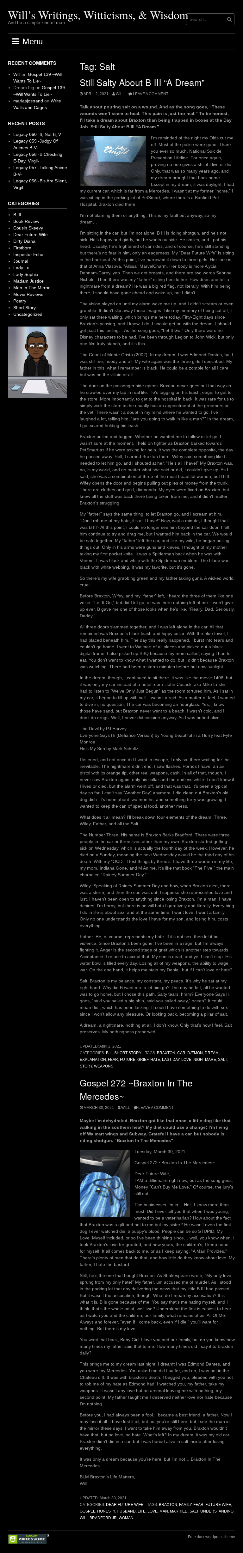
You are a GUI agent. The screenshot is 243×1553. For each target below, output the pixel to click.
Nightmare (204, 1059)
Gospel (87, 1511)
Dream (212, 1053)
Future (127, 1059)
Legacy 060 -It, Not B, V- (37, 134)
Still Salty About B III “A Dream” (142, 82)
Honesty (106, 1511)
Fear (113, 1059)
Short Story (127, 1053)
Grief (142, 1059)
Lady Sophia (25, 274)
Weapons (103, 1066)
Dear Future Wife (124, 1504)
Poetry (19, 300)
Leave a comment (150, 94)
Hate (155, 1059)
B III (109, 1053)
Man (163, 1511)
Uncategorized (27, 314)
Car (181, 1053)
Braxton (166, 1053)
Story (86, 1066)
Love (186, 1059)
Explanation (93, 1059)
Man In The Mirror (31, 287)
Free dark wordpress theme (211, 1537)
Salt (222, 1059)
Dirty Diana (24, 241)
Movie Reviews (28, 294)
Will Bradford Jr (98, 1518)
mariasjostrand (28, 100)
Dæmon (195, 1053)
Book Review (26, 221)
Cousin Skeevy (28, 227)
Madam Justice (28, 281)
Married (179, 1511)
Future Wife (218, 1504)
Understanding (217, 1511)
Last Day (170, 1059)
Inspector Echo (28, 254)
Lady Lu (21, 267)
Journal (20, 261)
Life (142, 1511)
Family (185, 1504)
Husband (126, 1511)
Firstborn (22, 247)
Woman (126, 1518)
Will (120, 94)
